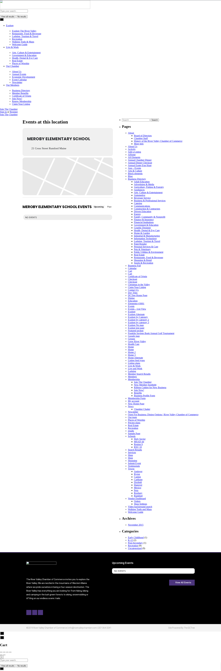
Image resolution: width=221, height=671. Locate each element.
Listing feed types (136, 360)
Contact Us (133, 290)
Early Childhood (136, 537)
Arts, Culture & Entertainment (26, 52)
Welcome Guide (19, 44)
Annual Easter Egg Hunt (139, 165)
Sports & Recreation (143, 263)
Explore (10, 25)
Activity (132, 149)
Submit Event (134, 463)
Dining (131, 298)
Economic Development (23, 77)
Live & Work (12, 47)
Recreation (17, 39)
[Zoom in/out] (10, 652)
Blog (130, 176)
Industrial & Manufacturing (147, 236)
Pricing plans (134, 422)
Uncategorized (135, 548)
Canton (137, 477)
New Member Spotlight (145, 384)
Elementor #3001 (136, 303)
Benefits (138, 393)
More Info (139, 143)
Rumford (138, 496)
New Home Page (136, 403)
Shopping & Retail (143, 260)
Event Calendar (19, 79)
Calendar (132, 268)
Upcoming (99, 207)
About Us (16, 71)
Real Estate (17, 60)
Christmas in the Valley (139, 284)
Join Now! (17, 98)
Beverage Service (142, 198)
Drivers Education (142, 211)
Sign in (3, 112)
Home (131, 347)
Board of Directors (143, 135)
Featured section (135, 330)
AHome (132, 154)
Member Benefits (20, 93)
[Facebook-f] (28, 612)
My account (133, 401)
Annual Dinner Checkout (140, 162)
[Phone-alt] (40, 612)
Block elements (135, 173)
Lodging (132, 371)
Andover (138, 471)
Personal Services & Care (146, 246)
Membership (134, 379)
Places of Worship (20, 63)
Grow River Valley (137, 341)
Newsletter (17, 82)
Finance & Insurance (144, 219)
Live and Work (135, 368)
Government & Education (24, 55)
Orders (137, 501)
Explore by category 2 (138, 319)
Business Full (134, 265)
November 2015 (135, 525)
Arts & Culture (135, 171)
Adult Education (142, 181)
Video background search (140, 506)
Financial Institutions (144, 222)
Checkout (132, 279)
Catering (138, 203)
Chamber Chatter (142, 409)
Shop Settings (140, 504)
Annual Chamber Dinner (140, 160)
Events (131, 306)
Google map (134, 336)
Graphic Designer (142, 227)
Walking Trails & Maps (23, 41)
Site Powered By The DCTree (181, 628)
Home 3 (132, 355)
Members (132, 376)
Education (133, 301)
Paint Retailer (140, 244)
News (131, 406)
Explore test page (136, 328)
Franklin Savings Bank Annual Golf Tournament (151, 333)
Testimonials (134, 466)
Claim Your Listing (21, 104)
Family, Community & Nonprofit (149, 217)
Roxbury (138, 493)
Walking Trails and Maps (140, 509)
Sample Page (134, 433)
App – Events (134, 168)
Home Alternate (135, 357)
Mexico (137, 487)
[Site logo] (45, 8)
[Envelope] (34, 612)
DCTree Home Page (137, 295)
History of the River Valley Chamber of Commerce (158, 141)
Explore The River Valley (24, 31)
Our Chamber (12, 66)
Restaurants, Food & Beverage (26, 33)
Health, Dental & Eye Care (25, 58)
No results (21, 16)
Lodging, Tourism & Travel (25, 36)
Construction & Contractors (147, 208)
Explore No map (136, 325)
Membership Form (137, 398)
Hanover (138, 485)
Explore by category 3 (138, 322)
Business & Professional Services (150, 200)
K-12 (130, 540)
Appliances (139, 190)
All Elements (134, 157)
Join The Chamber (9, 109)
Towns (131, 468)
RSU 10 (138, 447)
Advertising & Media (144, 184)
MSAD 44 (139, 441)
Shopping (132, 460)
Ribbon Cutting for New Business (150, 387)
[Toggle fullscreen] (7, 652)
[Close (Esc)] (1, 652)
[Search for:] (136, 120)
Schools (131, 436)
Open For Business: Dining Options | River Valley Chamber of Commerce (163, 414)
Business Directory (21, 90)
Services (132, 452)
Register (14, 112)
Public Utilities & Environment (148, 252)
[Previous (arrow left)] (1, 654)
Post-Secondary (135, 543)
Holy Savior (140, 439)
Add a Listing (134, 152)
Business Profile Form (144, 395)
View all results (7, 16)
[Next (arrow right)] (4, 654)
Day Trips (132, 292)
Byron (137, 474)
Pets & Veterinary (142, 249)
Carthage (138, 479)
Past (109, 207)
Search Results (135, 449)
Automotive (139, 195)
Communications (142, 206)
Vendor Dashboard (137, 498)
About (131, 133)
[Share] (4, 652)
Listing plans (134, 363)
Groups (131, 338)
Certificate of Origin (21, 96)
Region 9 (138, 444)
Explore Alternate (136, 314)
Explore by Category (138, 317)
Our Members (12, 85)
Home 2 (132, 352)
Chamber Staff (141, 138)
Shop (130, 455)
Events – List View (137, 309)
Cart (130, 271)
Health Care (133, 344)
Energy (137, 214)
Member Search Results (139, 374)
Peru (136, 490)
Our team (132, 417)
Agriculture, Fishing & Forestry (149, 187)
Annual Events (19, 74)
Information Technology (145, 238)
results (131, 431)
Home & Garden (142, 233)
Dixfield (138, 482)
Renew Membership (21, 101)
